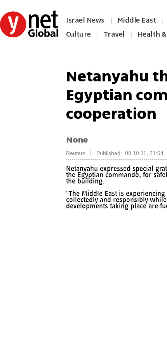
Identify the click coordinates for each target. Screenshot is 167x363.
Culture (78, 34)
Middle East (136, 20)
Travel (114, 34)
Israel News (85, 20)
